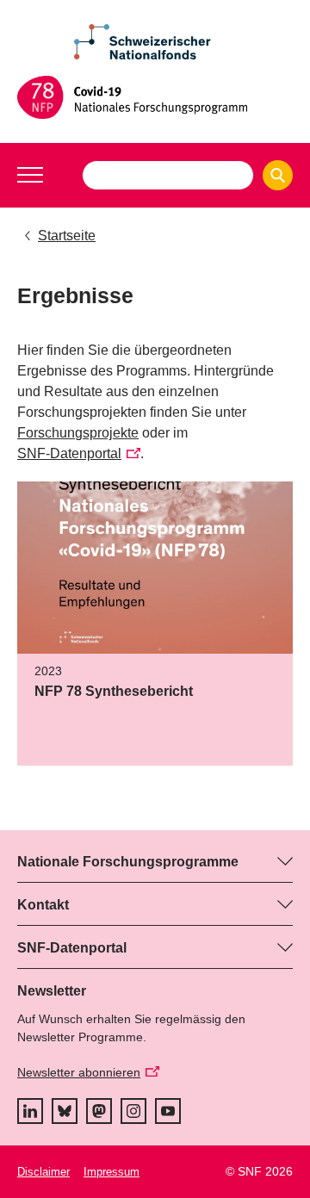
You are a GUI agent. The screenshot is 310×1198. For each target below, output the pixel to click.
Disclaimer (43, 1171)
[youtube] (168, 1111)
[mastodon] (99, 1111)
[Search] (278, 175)
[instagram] (133, 1111)
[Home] (155, 97)
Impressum (112, 1171)
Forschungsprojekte (78, 432)
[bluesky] (65, 1111)
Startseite (67, 235)
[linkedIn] (30, 1111)
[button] (30, 174)
